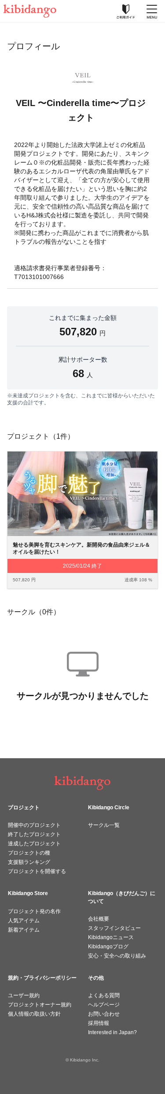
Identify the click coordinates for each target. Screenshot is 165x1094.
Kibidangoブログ (108, 946)
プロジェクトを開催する (37, 871)
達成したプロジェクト (34, 844)
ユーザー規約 (24, 995)
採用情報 (98, 1023)
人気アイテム (24, 921)
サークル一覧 (104, 825)
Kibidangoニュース (111, 937)
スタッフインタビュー (114, 928)
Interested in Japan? (112, 1032)
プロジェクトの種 (29, 853)
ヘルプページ (104, 1005)
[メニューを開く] (151, 11)
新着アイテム (24, 930)
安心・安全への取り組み (117, 956)
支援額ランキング (29, 862)
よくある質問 (104, 995)
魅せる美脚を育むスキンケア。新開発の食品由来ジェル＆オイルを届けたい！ (81, 548)
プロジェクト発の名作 (34, 911)
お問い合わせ (104, 1014)
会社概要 (98, 919)
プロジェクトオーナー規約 (39, 1005)
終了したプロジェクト (34, 834)
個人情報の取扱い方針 (34, 1014)
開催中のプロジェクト (34, 825)
